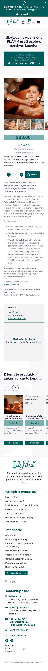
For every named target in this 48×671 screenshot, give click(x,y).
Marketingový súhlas (15, 563)
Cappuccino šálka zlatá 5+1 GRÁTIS (34, 417)
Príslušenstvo (12, 505)
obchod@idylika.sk (19, 635)
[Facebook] (6, 640)
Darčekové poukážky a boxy (23, 58)
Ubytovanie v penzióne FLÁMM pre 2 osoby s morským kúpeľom (24, 63)
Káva (7, 497)
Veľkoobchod (11, 522)
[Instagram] (11, 640)
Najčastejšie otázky (15, 567)
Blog (24, 522)
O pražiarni (10, 535)
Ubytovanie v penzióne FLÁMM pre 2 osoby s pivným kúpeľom (13, 417)
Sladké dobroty (30, 505)
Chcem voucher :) (24, 14)
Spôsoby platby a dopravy (18, 555)
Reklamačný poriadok (16, 550)
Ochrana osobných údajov (18, 559)
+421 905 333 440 (19, 630)
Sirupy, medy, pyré (14, 501)
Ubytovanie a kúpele (23, 60)
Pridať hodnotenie (24, 153)
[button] (7, 388)
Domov (19, 55)
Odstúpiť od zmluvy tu (16, 573)
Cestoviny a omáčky (15, 509)
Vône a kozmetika (14, 513)
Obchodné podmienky (16, 539)
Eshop (28, 55)
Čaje (16, 497)
